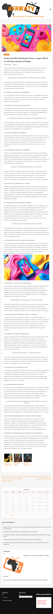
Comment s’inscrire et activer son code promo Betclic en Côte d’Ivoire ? (20, 531)
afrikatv (15, 64)
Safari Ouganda (42, 604)
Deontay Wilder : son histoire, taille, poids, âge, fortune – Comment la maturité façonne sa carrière (13, 479)
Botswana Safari (42, 600)
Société (6, 54)
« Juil (11, 515)
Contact (5, 597)
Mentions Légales (7, 600)
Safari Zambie (41, 602)
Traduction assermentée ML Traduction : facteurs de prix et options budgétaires (22, 539)
